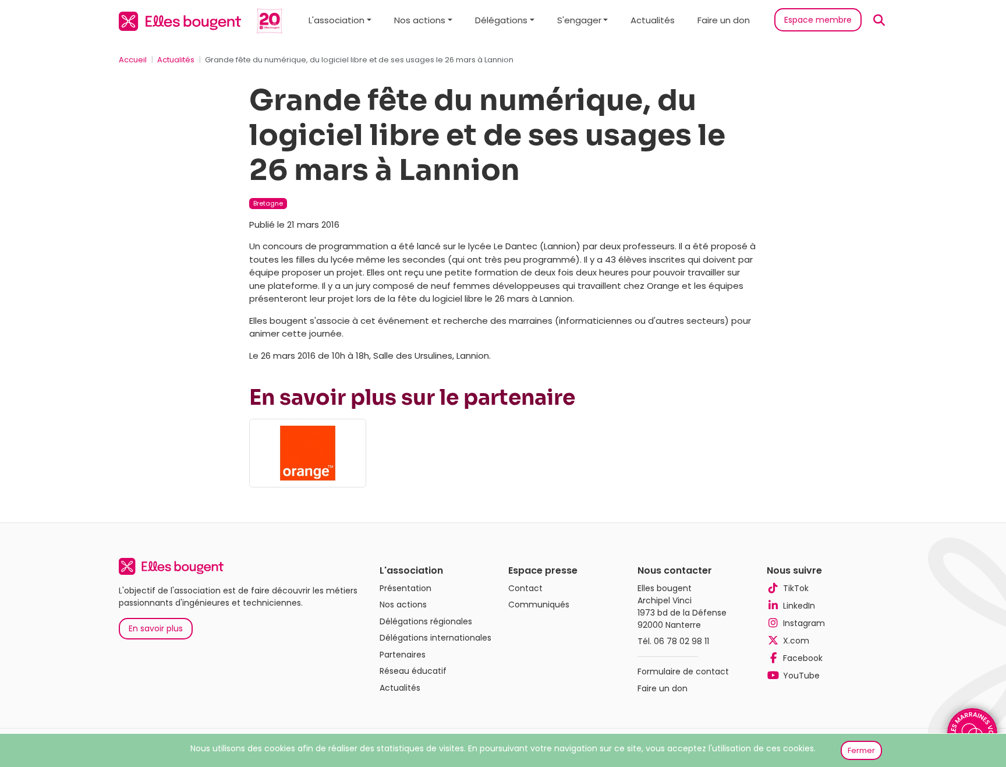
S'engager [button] (579, 20)
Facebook (803, 658)
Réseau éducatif (413, 671)
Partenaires (403, 654)
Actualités (652, 20)
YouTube (801, 675)
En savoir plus (156, 628)
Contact (525, 588)
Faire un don (723, 20)
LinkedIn (799, 606)
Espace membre (818, 20)
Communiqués (538, 604)
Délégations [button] (501, 20)
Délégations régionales (426, 621)
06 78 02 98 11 (681, 641)
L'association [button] (336, 20)
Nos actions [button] (419, 20)
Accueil (133, 59)
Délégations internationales (435, 638)
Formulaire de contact (683, 671)
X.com (796, 640)
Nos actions (403, 604)
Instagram (804, 623)
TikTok (796, 588)
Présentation (405, 588)
